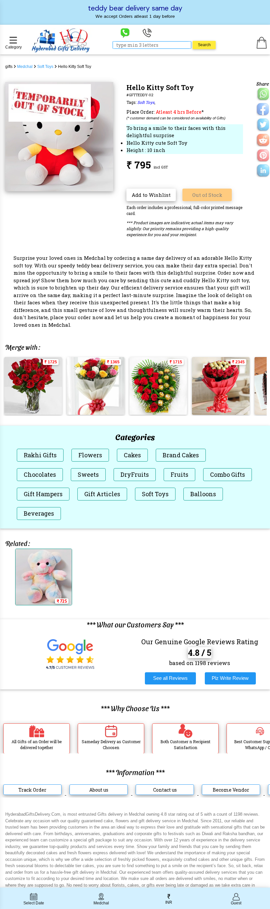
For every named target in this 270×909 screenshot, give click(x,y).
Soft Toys (145, 102)
